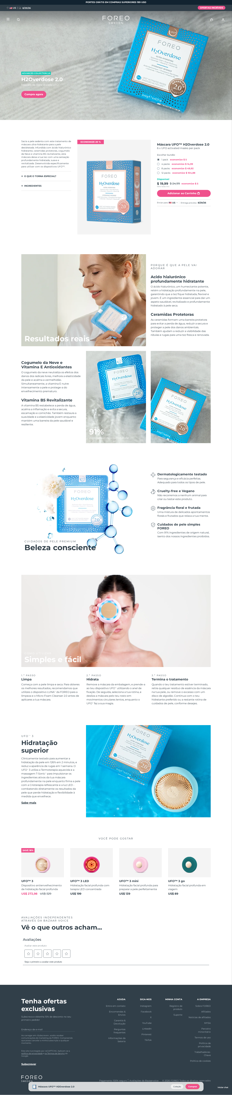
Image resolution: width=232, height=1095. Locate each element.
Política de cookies (200, 1060)
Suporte (177, 1014)
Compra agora (33, 94)
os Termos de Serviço (55, 1053)
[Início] (116, 20)
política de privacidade (32, 1053)
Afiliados (206, 1011)
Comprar (192, 1086)
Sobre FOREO (203, 1006)
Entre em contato (115, 1006)
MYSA (207, 1023)
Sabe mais (28, 803)
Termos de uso (203, 1037)
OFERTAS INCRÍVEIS (211, 7)
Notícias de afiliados (200, 1017)
